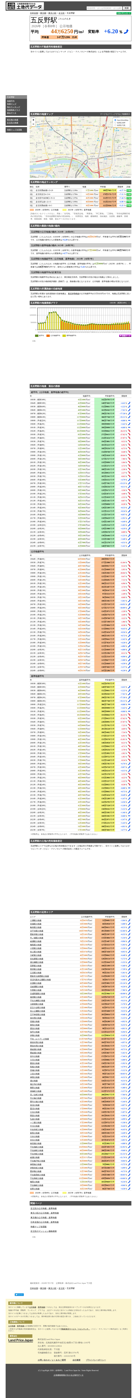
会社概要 (77, 1360)
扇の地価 (34, 1081)
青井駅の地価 (35, 969)
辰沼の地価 (34, 1105)
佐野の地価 (34, 1189)
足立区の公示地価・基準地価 (44, 1208)
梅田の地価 (34, 1182)
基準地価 (41, 1307)
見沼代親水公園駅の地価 (40, 980)
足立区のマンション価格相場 (44, 1231)
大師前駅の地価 (36, 1004)
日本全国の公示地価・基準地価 (45, 1222)
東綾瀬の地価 (35, 1049)
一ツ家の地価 (35, 1123)
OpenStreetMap (117, 177)
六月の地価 (34, 1060)
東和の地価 (34, 1025)
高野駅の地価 (35, 966)
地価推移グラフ (13, 110)
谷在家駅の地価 (36, 959)
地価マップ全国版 (14, 130)
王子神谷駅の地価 (37, 1015)
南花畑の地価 (35, 1144)
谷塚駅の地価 (35, 924)
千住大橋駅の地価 (37, 1001)
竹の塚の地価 (35, 1098)
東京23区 (52, 13)
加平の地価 (34, 1032)
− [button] (33, 124)
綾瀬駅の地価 (35, 941)
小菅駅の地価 (35, 948)
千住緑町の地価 (36, 1150)
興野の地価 (34, 1088)
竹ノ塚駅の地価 (36, 938)
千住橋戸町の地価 (37, 1161)
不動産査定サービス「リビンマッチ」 (75, 1329)
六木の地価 (34, 1137)
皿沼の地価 (34, 1109)
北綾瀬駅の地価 (36, 987)
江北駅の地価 (35, 973)
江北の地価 (34, 1112)
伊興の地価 (34, 1035)
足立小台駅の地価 (37, 1008)
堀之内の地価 (35, 1084)
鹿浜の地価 (34, 1028)
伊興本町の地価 (36, 1168)
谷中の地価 (34, 1056)
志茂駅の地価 (35, 983)
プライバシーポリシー (96, 1360)
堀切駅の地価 (35, 997)
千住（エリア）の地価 (39, 1039)
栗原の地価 (34, 1063)
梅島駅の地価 (35, 945)
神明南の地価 (35, 1164)
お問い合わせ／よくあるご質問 (52, 1360)
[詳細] (129, 190)
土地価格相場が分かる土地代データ (68, 1375)
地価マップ (11, 104)
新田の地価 (34, 1133)
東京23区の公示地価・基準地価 (45, 1213)
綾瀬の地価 (34, 1157)
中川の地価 (34, 1126)
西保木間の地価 (36, 1046)
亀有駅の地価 (35, 927)
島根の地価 (34, 1067)
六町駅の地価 (35, 955)
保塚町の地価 (35, 1091)
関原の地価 (34, 1116)
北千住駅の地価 (36, 931)
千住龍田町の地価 (37, 1175)
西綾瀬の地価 (35, 1053)
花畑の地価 (34, 1022)
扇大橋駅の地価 (36, 962)
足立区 (62, 13)
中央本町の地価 (36, 1130)
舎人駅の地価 (35, 952)
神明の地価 (34, 1077)
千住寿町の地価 (36, 1178)
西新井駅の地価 (36, 934)
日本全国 (34, 13)
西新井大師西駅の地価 (39, 976)
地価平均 (10, 101)
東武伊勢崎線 (73, 294)
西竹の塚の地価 (36, 1102)
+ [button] (33, 120)
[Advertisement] (16, 52)
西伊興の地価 (35, 1171)
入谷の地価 (34, 1074)
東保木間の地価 (36, 1042)
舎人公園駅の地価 (37, 1011)
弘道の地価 (34, 1119)
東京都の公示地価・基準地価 (44, 1217)
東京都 (43, 13)
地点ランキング (13, 107)
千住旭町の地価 (36, 1147)
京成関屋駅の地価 (37, 994)
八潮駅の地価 (35, 920)
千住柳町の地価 (36, 1185)
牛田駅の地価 (35, 990)
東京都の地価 (12, 120)
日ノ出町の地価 (36, 1095)
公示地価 (32, 1307)
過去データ (11, 113)
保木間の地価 (35, 1018)
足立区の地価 (12, 123)
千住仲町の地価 (36, 1154)
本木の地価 (34, 1140)
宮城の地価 (34, 1070)
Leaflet (107, 177)
